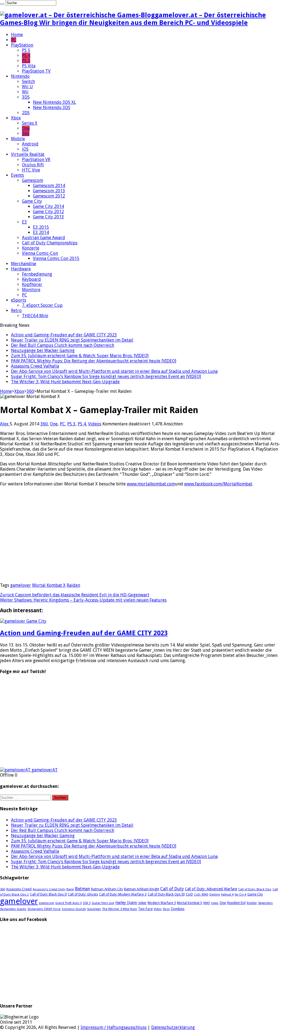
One (26, 128)
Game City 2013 (48, 216)
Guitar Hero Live (103, 903)
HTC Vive (31, 170)
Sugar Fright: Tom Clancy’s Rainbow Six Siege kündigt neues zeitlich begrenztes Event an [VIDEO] (106, 376)
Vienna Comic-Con (40, 253)
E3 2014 (41, 232)
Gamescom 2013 (49, 190)
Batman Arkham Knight (141, 889)
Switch (28, 81)
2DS (26, 112)
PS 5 (26, 50)
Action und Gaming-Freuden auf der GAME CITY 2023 (64, 334)
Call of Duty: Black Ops (254, 889)
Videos (94, 424)
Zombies (177, 909)
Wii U (27, 86)
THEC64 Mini (35, 315)
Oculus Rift (33, 164)
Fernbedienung (37, 274)
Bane (70, 889)
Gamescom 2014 (49, 185)
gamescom (46, 903)
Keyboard (31, 279)
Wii (25, 92)
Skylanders (265, 903)
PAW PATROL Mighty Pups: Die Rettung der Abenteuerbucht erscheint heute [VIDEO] (93, 361)
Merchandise (23, 263)
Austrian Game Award (43, 237)
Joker (142, 903)
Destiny (214, 894)
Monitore (31, 289)
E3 (24, 222)
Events (17, 175)
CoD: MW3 (201, 894)
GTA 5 (87, 903)
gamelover (20, 585)
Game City (32, 201)
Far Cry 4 (240, 894)
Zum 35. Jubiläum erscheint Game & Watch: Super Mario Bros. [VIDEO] (79, 355)
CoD (189, 894)
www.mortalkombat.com (151, 484)
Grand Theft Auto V (68, 903)
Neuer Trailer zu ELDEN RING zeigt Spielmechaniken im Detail (72, 340)
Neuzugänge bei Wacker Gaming (43, 350)
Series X (29, 123)
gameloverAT (45, 769)
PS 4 (26, 55)
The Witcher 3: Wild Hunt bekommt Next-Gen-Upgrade (65, 381)
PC (13, 39)
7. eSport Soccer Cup (42, 305)
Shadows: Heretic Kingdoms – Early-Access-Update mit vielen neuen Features (83, 600)
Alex (5, 424)
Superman (94, 909)
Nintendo (20, 76)
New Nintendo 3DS (51, 107)
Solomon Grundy (74, 909)
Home (17, 34)
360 (25, 133)
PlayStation (22, 45)
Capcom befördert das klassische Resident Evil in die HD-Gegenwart (74, 594)
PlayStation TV (36, 71)
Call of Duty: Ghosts (83, 894)
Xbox (16, 118)
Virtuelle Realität (27, 154)
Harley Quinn (126, 902)
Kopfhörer (32, 284)
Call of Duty (172, 888)
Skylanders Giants (13, 909)
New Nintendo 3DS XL (54, 102)
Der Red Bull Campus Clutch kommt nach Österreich (62, 345)
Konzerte (30, 248)
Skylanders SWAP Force (44, 909)
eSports (18, 300)
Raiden (73, 585)
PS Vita (28, 65)
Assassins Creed (19, 889)
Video (158, 909)
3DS (26, 97)
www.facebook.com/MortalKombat (218, 484)
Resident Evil (236, 903)
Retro (16, 310)
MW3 (206, 903)
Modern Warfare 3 (162, 903)
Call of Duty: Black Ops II (48, 894)
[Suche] (2, 4)
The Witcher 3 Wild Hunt (119, 909)
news (214, 903)
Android (30, 144)
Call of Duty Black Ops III (166, 894)
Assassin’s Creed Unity (49, 889)
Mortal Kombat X (49, 585)
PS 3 (26, 60)
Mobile (18, 138)
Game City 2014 (48, 206)
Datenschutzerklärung (173, 1027)
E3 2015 (41, 227)
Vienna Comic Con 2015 (56, 258)
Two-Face (145, 909)
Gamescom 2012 (49, 196)
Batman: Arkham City (107, 889)
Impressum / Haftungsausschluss (114, 1027)
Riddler (252, 903)
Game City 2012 (48, 211)
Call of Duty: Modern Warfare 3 (123, 894)
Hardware (21, 268)
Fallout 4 (227, 894)
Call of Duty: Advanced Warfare (211, 889)
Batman (82, 888)
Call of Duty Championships (49, 242)
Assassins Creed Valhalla (35, 366)
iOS (25, 149)
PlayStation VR (36, 159)
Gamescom (32, 180)
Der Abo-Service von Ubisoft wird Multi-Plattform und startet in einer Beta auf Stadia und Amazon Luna (114, 371)
